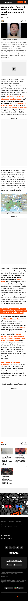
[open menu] (2, 2)
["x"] (13, 506)
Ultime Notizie (13, 439)
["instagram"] (6, 506)
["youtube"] (10, 506)
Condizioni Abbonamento (16, 524)
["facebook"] (17, 506)
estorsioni (23, 327)
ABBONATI (20, 2)
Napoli (7, 439)
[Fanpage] (14, 553)
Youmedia (3, 521)
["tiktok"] (3, 506)
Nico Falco (11, 21)
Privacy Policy (19, 521)
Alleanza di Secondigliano (12, 319)
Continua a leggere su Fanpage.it (14, 384)
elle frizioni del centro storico (17, 107)
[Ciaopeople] (14, 597)
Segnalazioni (11, 521)
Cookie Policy (4, 524)
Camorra (3, 439)
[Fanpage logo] (9, 2)
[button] (25, 21)
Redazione (3, 526)
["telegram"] (20, 506)
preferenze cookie (12, 526)
